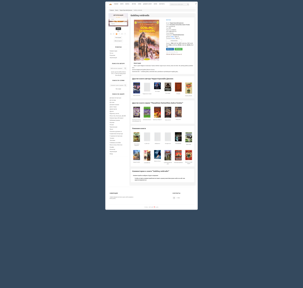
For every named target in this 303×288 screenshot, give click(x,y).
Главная (116, 3)
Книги (121, 3)
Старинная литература (116, 136)
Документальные (114, 104)
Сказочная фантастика (149, 226)
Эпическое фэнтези (148, 272)
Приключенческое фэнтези (150, 215)
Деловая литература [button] (130, 8)
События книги (174, 40)
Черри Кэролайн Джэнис (126, 10)
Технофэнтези (147, 251)
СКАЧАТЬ (170, 49)
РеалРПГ (145, 219)
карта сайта (125, 197)
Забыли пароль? (118, 41)
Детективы (113, 100)
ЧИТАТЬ (179, 49)
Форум (155, 3)
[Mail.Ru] (114, 34)
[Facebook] (125, 34)
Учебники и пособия (115, 142)
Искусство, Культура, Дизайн (118, 116)
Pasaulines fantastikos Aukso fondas (180, 24)
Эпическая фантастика (149, 268)
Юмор (111, 154)
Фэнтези (145, 261)
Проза (111, 129)
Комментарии (113, 51)
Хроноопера (146, 265)
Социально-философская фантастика (153, 240)
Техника (112, 138)
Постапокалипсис (148, 212)
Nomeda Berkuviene (178, 35)
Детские (112, 102)
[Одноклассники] (116, 34)
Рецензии (112, 55)
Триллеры (112, 140)
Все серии (118, 89)
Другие (112, 111)
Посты (111, 53)
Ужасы (145, 254)
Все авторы (118, 75)
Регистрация (118, 37)
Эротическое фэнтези (149, 279)
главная (111, 197)
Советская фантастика (149, 233)
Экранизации (113, 57)
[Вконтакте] (111, 34)
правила (131, 197)
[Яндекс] (119, 34)
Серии (139, 3)
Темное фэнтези (147, 247)
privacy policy (113, 198)
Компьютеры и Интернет (117, 118)
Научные (112, 122)
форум (115, 197)
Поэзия (112, 124)
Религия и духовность (116, 131)
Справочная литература (116, 133)
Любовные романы (115, 120)
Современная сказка (148, 236)
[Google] (122, 34)
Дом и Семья (113, 107)
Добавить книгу (147, 3)
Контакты (162, 3)
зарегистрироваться (140, 180)
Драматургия (113, 109)
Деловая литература (148, 8)
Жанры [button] (127, 3)
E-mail (178, 198)
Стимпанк (146, 243)
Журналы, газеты (114, 113)
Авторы (134, 3)
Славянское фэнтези (149, 229)
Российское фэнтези (149, 222)
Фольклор (112, 149)
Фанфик (112, 147)
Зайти (118, 28)
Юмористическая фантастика (151, 282)
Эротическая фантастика (150, 275)
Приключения (113, 127)
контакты (120, 197)
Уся (144, 258)
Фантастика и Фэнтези (116, 145)
